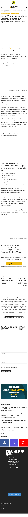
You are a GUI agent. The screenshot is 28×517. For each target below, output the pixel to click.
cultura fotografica (9, 266)
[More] (9, 26)
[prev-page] (13, 332)
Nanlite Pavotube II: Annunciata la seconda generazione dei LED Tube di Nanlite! (21, 282)
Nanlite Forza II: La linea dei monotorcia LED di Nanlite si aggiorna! (7, 281)
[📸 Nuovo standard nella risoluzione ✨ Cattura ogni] (5, 484)
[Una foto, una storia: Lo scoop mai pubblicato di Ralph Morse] (5, 323)
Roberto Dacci (4, 410)
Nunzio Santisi (4, 424)
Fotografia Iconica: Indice (14, 264)
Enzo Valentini (4, 430)
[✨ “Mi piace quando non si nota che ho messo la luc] (14, 479)
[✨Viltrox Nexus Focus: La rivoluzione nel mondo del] (23, 489)
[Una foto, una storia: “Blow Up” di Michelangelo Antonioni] (23, 323)
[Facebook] (2, 26)
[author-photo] (14, 292)
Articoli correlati (9, 317)
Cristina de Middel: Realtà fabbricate (14, 327)
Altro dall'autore (18, 317)
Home (2, 10)
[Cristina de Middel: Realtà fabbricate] (14, 323)
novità (24, 266)
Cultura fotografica (7, 10)
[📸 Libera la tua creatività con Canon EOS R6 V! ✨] (5, 479)
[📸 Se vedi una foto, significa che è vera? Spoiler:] (14, 489)
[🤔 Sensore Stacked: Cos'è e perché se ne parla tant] (5, 489)
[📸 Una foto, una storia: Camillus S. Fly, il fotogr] (23, 479)
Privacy (2, 508)
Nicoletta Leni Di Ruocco (7, 21)
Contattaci (3, 505)
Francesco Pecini (4, 417)
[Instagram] (14, 467)
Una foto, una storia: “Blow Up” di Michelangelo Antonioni (23, 328)
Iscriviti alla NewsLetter (6, 503)
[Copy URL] (5, 26)
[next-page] (15, 332)
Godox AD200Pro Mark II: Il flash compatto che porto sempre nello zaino (13, 421)
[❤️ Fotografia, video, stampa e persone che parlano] (23, 484)
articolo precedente (8, 48)
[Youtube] (17, 467)
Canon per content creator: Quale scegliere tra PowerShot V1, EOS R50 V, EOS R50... (13, 414)
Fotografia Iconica (15, 13)
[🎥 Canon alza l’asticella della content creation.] (14, 484)
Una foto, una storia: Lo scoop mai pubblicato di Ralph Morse (5, 328)
